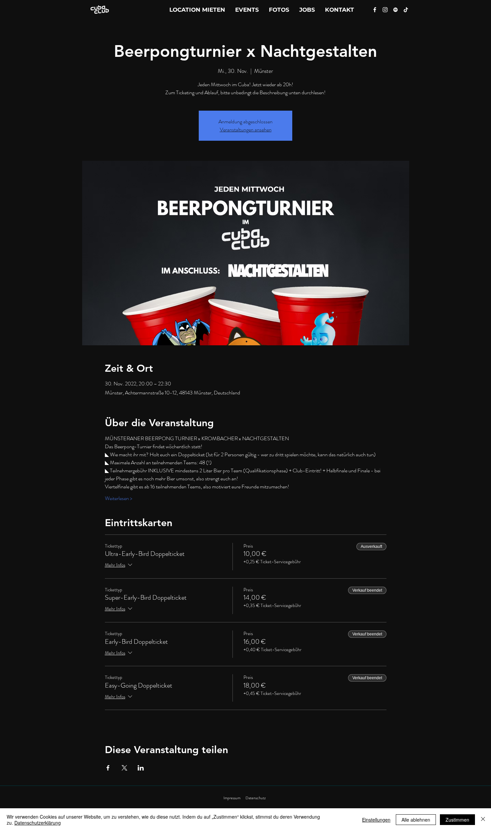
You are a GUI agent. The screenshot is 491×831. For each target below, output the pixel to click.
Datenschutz (256, 798)
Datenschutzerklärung (37, 822)
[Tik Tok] (405, 9)
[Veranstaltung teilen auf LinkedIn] (141, 767)
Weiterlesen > (118, 498)
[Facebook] (374, 9)
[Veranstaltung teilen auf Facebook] (108, 767)
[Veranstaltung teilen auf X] (124, 767)
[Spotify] (395, 9)
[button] (339, 9)
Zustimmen (457, 819)
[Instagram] (385, 9)
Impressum (231, 798)
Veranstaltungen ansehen (246, 129)
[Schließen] (483, 820)
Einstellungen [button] (376, 819)
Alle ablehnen (415, 819)
